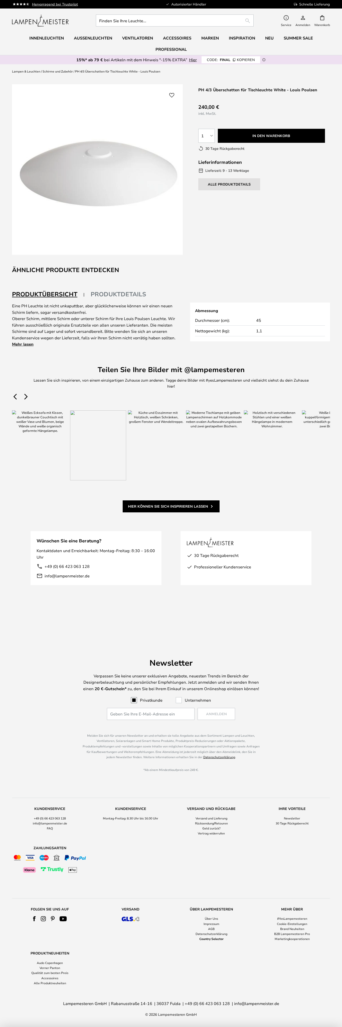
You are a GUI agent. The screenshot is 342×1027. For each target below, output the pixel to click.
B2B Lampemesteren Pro (292, 934)
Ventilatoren (137, 38)
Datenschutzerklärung (219, 757)
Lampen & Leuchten (26, 71)
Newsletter (292, 818)
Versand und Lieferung (211, 818)
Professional (171, 49)
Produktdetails (118, 294)
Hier (193, 59)
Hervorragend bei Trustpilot (55, 4)
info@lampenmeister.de (67, 575)
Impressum (211, 924)
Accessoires (49, 978)
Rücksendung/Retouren (211, 823)
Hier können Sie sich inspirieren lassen (168, 506)
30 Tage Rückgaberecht (292, 823)
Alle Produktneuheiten (50, 983)
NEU (269, 38)
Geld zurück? (211, 828)
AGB (211, 929)
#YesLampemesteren (292, 918)
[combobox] (174, 20)
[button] (172, 95)
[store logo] (40, 21)
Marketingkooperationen (292, 939)
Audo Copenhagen (50, 963)
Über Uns (211, 918)
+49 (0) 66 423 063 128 (67, 566)
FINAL (231, 59)
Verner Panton (50, 968)
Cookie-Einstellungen (292, 924)
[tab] (48, 294)
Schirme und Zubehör (58, 71)
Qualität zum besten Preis (49, 973)
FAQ (50, 828)
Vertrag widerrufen (211, 833)
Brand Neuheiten (292, 929)
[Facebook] (34, 918)
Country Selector (211, 939)
